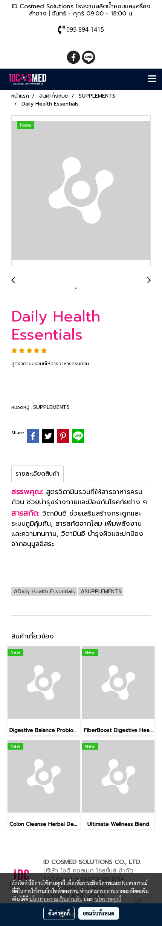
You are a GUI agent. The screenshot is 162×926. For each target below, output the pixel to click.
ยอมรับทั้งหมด (99, 913)
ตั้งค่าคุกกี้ (59, 913)
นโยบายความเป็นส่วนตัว (55, 898)
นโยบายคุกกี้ (108, 898)
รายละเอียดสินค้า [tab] (37, 473)
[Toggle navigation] (152, 79)
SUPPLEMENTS (51, 407)
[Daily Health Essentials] (81, 191)
